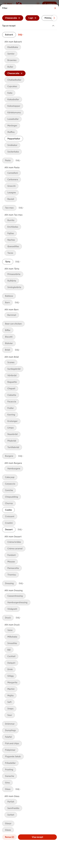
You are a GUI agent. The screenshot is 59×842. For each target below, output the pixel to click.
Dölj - (20, 34)
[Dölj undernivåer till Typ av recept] (54, 25)
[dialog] (29, 423)
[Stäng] (55, 8)
